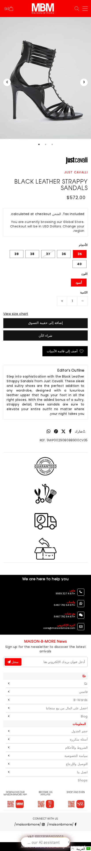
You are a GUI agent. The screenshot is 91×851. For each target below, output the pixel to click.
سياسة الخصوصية (76, 756)
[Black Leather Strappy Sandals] (45, 78)
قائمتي (83, 692)
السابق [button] (7, 82)
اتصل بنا (82, 772)
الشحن (56, 214)
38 (32, 254)
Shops (83, 780)
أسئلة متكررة (79, 739)
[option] (45, 78)
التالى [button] (84, 82)
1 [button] (39, 144)
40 (79, 264)
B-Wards (81, 700)
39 (16, 254)
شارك (79, 431)
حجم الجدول (80, 731)
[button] (80, 848)
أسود (79, 282)
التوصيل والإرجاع (77, 764)
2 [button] (45, 144)
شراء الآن (45, 335)
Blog (84, 716)
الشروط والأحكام (76, 747)
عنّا (86, 683)
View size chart (15, 314)
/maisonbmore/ (61, 824)
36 (64, 254)
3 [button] (52, 144)
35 (80, 254)
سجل (15, 662)
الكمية (84, 292)
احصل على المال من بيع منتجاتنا (67, 708)
